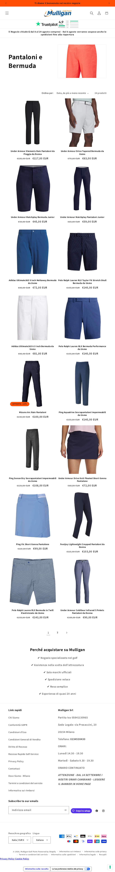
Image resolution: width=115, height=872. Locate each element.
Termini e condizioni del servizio (25, 783)
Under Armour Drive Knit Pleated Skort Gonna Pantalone (82, 479)
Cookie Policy (22, 858)
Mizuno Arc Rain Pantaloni (32, 412)
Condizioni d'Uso (17, 732)
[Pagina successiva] (66, 632)
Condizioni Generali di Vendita (24, 739)
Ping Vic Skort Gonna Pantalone (32, 544)
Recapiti (103, 854)
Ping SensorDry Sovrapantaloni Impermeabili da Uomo (32, 479)
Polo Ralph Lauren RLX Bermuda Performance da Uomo (82, 347)
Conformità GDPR (17, 724)
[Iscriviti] (65, 810)
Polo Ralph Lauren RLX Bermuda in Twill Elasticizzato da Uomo (32, 611)
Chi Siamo (13, 717)
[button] (7, 13)
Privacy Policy (16, 761)
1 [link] (48, 632)
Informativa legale (87, 854)
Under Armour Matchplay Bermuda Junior (33, 217)
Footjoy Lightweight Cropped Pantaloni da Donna (82, 545)
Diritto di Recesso (17, 746)
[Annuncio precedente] (6, 3)
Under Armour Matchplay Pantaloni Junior (82, 217)
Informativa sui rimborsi (21, 790)
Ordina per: (47, 93)
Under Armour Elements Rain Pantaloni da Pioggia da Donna (33, 152)
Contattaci (14, 768)
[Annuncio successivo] (109, 3)
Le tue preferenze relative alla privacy (67, 869)
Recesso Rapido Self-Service (23, 754)
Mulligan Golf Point (29, 851)
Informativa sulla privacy (95, 851)
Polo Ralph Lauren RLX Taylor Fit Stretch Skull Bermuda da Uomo (82, 281)
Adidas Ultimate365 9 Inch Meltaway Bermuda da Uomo (33, 281)
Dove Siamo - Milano (19, 775)
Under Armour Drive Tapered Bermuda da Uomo (82, 152)
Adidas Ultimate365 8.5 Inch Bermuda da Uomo (33, 347)
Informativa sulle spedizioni (63, 854)
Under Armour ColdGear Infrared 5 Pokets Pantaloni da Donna (82, 611)
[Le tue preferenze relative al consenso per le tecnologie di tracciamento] (110, 867)
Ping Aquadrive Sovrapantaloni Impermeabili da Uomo (82, 413)
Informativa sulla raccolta (37, 869)
